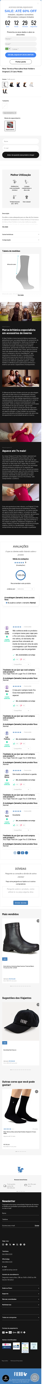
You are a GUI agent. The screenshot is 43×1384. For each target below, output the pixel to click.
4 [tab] (17, 987)
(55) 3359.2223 (7, 1262)
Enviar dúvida (20, 903)
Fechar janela (21, 62)
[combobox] (8, 49)
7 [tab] (24, 987)
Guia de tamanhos (9, 113)
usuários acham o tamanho (22, 603)
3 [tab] (15, 987)
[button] (4, 105)
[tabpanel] (21, 950)
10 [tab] (30, 987)
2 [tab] (13, 987)
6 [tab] (22, 987)
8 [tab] (26, 987)
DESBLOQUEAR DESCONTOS (21, 55)
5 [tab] (20, 987)
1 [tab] (11, 987)
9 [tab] (28, 987)
